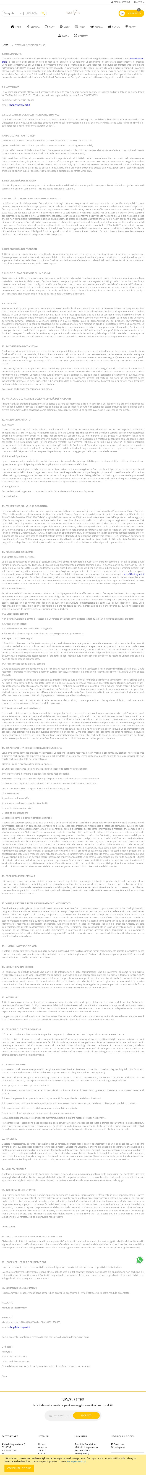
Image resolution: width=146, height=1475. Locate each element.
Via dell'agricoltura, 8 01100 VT (13, 1445)
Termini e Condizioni (85, 1444)
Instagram (119, 1447)
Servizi (41, 1450)
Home (5, 45)
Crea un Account (122, 2)
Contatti (42, 1453)
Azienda (42, 1447)
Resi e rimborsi (82, 1450)
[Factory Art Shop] (73, 13)
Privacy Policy (82, 1453)
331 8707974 (10, 1450)
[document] (73, 1465)
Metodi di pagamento (86, 1447)
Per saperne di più (76, 1461)
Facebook (119, 1444)
